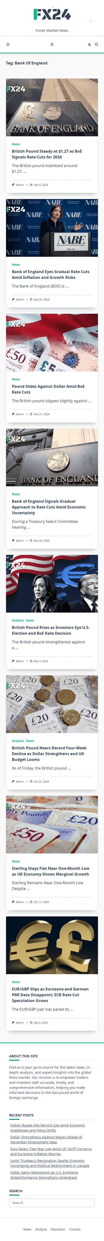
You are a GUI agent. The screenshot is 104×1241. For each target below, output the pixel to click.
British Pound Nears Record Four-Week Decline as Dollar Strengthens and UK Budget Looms (49, 753)
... (24, 171)
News (16, 144)
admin (20, 185)
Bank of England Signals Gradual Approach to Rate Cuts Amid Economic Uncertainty (49, 507)
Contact (75, 1229)
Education (58, 1229)
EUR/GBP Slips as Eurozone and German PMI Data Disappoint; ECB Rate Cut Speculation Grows (50, 994)
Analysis (18, 620)
